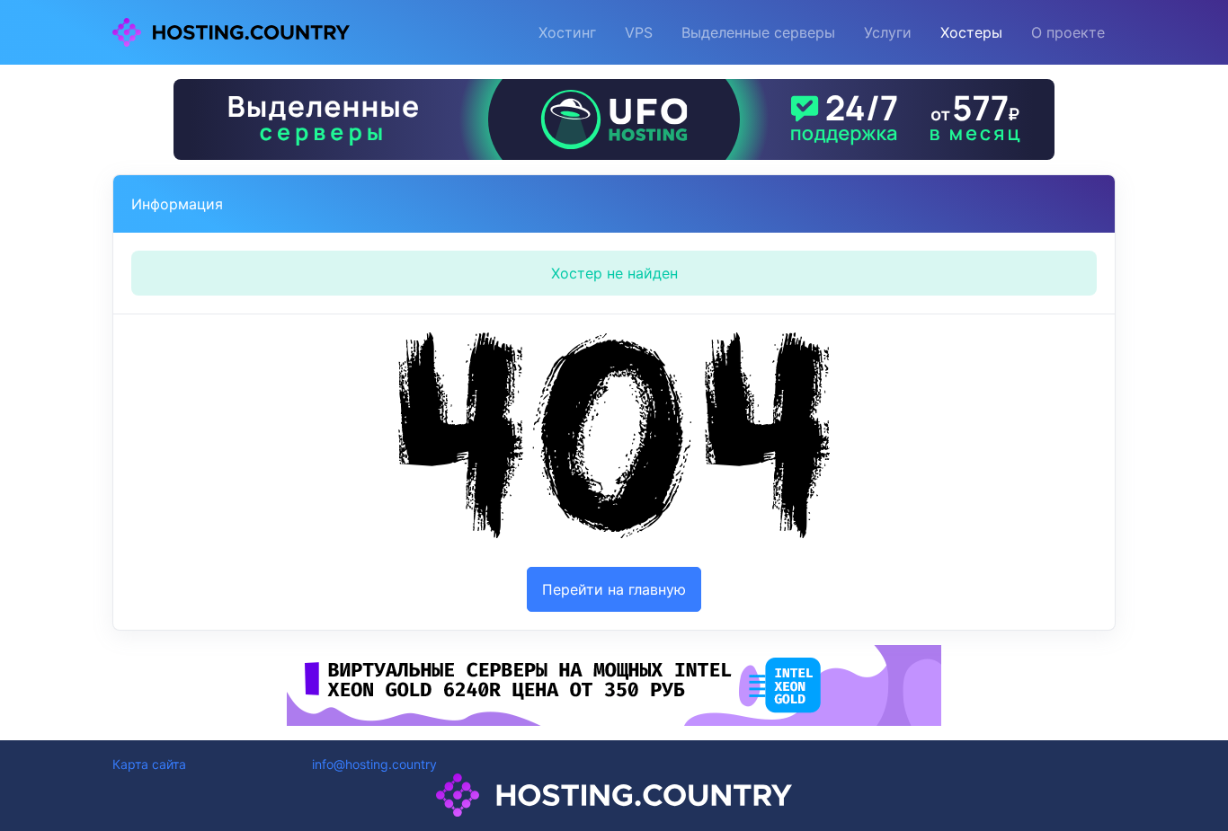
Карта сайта (149, 764)
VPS (639, 32)
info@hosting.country (374, 764)
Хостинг (567, 32)
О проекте (1068, 32)
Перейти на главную (614, 589)
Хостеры (971, 32)
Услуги (888, 32)
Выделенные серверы (758, 32)
